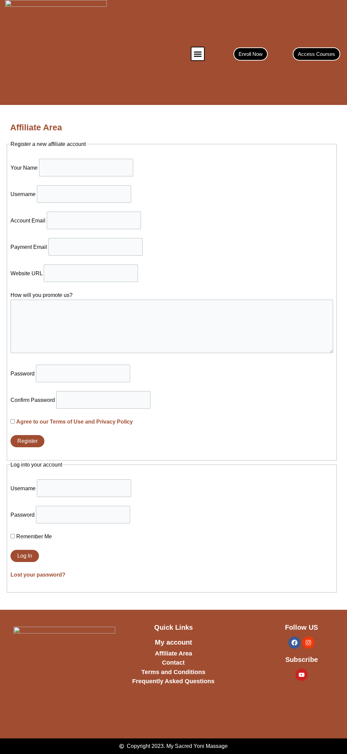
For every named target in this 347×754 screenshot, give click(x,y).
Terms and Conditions (173, 672)
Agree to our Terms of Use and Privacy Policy (74, 422)
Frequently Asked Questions (173, 681)
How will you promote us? (42, 295)
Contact (173, 662)
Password (23, 373)
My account (173, 642)
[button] (198, 54)
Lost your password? (38, 575)
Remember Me (33, 536)
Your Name (24, 168)
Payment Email (29, 247)
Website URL (26, 273)
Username (23, 194)
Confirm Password (33, 400)
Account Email (28, 220)
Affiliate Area (173, 653)
